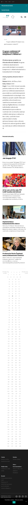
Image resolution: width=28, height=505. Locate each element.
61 (12, 305)
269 (12, 429)
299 (20, 446)
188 (8, 382)
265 (12, 427)
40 (9, 293)
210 (16, 393)
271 (20, 429)
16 (9, 279)
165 (12, 367)
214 (16, 396)
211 (20, 393)
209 (12, 393)
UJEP (13, 2)
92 (9, 324)
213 (12, 396)
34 (15, 289)
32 (9, 289)
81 (12, 317)
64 (9, 308)
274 (16, 431)
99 (19, 327)
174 (16, 372)
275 (20, 431)
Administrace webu (5, 496)
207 (20, 391)
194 (16, 384)
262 (16, 424)
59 (19, 303)
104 (8, 331)
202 (16, 389)
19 (18, 279)
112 (8, 336)
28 (9, 286)
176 (8, 374)
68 (9, 310)
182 (16, 377)
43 (19, 293)
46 (15, 296)
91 (19, 322)
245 (12, 415)
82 (15, 317)
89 (12, 322)
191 (19, 382)
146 (16, 355)
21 (12, 281)
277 (12, 434)
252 (8, 420)
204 (8, 391)
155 (19, 360)
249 (12, 417)
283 (20, 436)
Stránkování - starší (25, 272)
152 (8, 360)
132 (8, 348)
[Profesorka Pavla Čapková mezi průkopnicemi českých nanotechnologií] (14, 243)
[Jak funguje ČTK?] (14, 148)
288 (8, 441)
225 (12, 403)
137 (12, 350)
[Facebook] (17, 496)
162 (16, 365)
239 (20, 410)
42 (15, 293)
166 (16, 367)
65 (12, 308)
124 (8, 343)
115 (19, 336)
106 (16, 331)
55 (19, 300)
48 (9, 298)
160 (8, 365)
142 (16, 353)
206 (16, 391)
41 (12, 293)
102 (16, 329)
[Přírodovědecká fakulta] (5, 16)
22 (15, 281)
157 (12, 362)
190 (16, 382)
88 (9, 322)
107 (20, 331)
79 (19, 315)
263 (20, 424)
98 (15, 327)
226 (16, 403)
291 (20, 441)
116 (9, 339)
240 (8, 412)
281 (12, 436)
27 (19, 284)
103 (19, 329)
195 (20, 384)
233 (12, 408)
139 (19, 350)
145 (12, 355)
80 (9, 317)
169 (12, 370)
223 (20, 401)
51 (19, 298)
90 (15, 322)
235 (20, 408)
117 (12, 339)
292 (8, 443)
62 (15, 305)
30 (15, 286)
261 (12, 424)
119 (19, 339)
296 (8, 446)
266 (16, 427)
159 (19, 362)
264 (8, 427)
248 (8, 417)
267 (20, 427)
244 (8, 415)
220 (8, 401)
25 (12, 284)
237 (12, 410)
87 (19, 320)
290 (16, 441)
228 (8, 405)
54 (15, 300)
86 (15, 320)
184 (8, 379)
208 (8, 393)
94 (15, 324)
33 (12, 289)
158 (16, 362)
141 (12, 353)
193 (12, 384)
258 (16, 422)
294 (16, 443)
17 (12, 279)
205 (12, 391)
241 (12, 412)
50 (16, 298)
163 (19, 365)
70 (16, 310)
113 (12, 336)
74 (15, 312)
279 (20, 434)
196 (8, 386)
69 (12, 310)
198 (16, 386)
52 (9, 300)
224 (8, 403)
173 (12, 372)
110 (16, 334)
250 (16, 417)
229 (12, 405)
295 (20, 443)
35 (19, 289)
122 (16, 341)
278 (16, 434)
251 (20, 417)
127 (19, 343)
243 (20, 412)
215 (19, 396)
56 (9, 303)
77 (12, 315)
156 (8, 362)
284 (8, 439)
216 (8, 398)
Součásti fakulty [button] (5, 10)
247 (20, 415)
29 (12, 286)
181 (12, 377)
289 (12, 441)
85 (12, 320)
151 (19, 358)
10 (19, 274)
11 (7, 277)
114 (16, 336)
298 (16, 446)
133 (12, 348)
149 (12, 358)
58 (15, 303)
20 (9, 281)
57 (12, 303)
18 (15, 279)
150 (16, 358)
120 (8, 341)
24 (9, 284)
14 (17, 277)
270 (16, 429)
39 (19, 291)
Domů (5, 39)
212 (8, 396)
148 (8, 358)
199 (20, 386)
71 (19, 310)
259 (20, 422)
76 (9, 315)
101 (12, 329)
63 (19, 305)
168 (8, 370)
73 (12, 312)
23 (19, 281)
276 (8, 434)
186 (16, 379)
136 (8, 350)
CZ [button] (1, 2)
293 (12, 443)
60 (9, 305)
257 (12, 422)
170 (16, 370)
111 (19, 334)
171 (19, 370)
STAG (6, 2)
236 (8, 410)
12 (10, 277)
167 (20, 367)
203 (20, 389)
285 (12, 439)
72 (9, 312)
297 (12, 446)
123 (19, 341)
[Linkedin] (23, 496)
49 (12, 298)
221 (12, 401)
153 (12, 360)
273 (12, 431)
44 (9, 296)
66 (15, 308)
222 (16, 401)
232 (8, 408)
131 (19, 346)
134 (16, 348)
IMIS (9, 2)
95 (19, 324)
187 (19, 379)
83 (19, 317)
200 (8, 389)
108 (9, 334)
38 (15, 291)
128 (8, 346)
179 (19, 374)
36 (9, 291)
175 (19, 372)
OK (14, 502)
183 (19, 377)
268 (8, 429)
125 (12, 343)
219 (19, 398)
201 (12, 389)
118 (16, 339)
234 (16, 408)
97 (12, 327)
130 (16, 346)
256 (8, 422)
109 (12, 334)
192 (8, 384)
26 (15, 284)
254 (16, 420)
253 (12, 420)
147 (20, 355)
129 (12, 346)
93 (12, 324)
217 (12, 398)
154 (16, 360)
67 (19, 308)
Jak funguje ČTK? (9, 158)
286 (16, 439)
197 (12, 386)
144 (8, 355)
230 (16, 405)
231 (20, 405)
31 (19, 286)
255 (20, 420)
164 (8, 367)
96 (9, 327)
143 (19, 353)
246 (16, 415)
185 (12, 379)
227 (20, 403)
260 (8, 424)
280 (8, 436)
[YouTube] (26, 496)
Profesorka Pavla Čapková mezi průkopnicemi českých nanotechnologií (13, 255)
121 (12, 341)
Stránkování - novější (5, 272)
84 (9, 320)
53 (12, 300)
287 (20, 439)
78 (15, 315)
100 (8, 329)
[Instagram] (20, 496)
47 (19, 296)
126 (16, 343)
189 (12, 382)
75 (19, 312)
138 (16, 350)
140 (8, 353)
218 (16, 398)
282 (16, 436)
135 (19, 348)
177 (12, 374)
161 (12, 365)
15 (20, 277)
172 (8, 372)
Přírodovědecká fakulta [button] (7, 6)
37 (12, 291)
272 (8, 431)
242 (16, 412)
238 (16, 410)
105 (12, 331)
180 (8, 377)
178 (16, 374)
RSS (2, 498)
